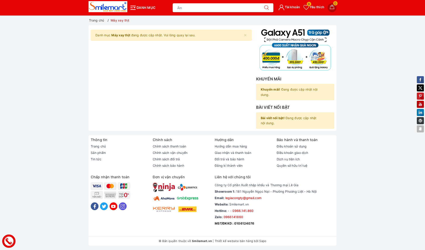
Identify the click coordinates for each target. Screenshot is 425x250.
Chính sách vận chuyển (170, 153)
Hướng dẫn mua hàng (231, 146)
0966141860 (233, 217)
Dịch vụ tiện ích (288, 159)
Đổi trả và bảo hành (229, 159)
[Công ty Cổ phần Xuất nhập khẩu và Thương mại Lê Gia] (108, 6)
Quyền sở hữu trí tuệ (292, 165)
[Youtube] (113, 206)
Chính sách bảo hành (168, 165)
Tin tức (96, 159)
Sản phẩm (98, 153)
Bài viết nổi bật (273, 107)
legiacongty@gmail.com (243, 198)
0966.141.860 (242, 211)
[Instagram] (123, 206)
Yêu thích (316, 7)
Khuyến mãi (269, 79)
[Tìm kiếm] (266, 7)
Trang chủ (98, 146)
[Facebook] (95, 206)
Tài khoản (292, 7)
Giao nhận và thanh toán (233, 153)
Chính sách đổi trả (166, 159)
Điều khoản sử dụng (292, 146)
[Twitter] (104, 206)
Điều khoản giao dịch (292, 153)
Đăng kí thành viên (229, 165)
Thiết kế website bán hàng (234, 241)
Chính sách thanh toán (169, 146)
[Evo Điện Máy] (295, 49)
